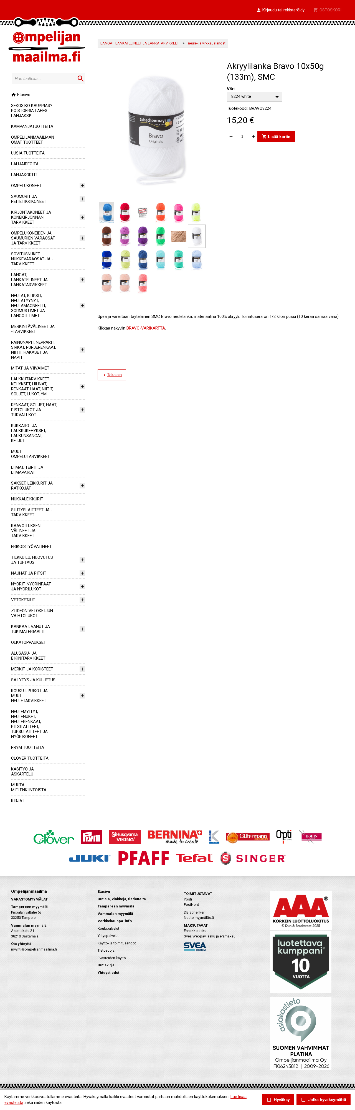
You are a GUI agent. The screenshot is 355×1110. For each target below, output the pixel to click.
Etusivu (20, 94)
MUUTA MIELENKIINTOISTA (28, 787)
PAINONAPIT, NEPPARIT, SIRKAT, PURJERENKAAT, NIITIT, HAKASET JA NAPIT (33, 350)
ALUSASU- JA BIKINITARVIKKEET (28, 656)
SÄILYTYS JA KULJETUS (33, 679)
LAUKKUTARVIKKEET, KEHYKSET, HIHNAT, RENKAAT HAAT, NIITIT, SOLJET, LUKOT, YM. (32, 386)
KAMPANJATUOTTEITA (32, 126)
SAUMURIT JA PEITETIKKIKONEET (28, 199)
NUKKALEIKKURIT (27, 499)
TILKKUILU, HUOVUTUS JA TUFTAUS (32, 560)
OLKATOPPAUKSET (28, 642)
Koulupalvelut (108, 928)
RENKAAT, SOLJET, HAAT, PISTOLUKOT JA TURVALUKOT (34, 409)
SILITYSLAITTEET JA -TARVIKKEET (31, 512)
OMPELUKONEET (26, 185)
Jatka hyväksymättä (323, 1099)
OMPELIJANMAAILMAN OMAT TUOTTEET (32, 140)
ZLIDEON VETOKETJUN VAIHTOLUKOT (32, 613)
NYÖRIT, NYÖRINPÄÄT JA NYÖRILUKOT (31, 587)
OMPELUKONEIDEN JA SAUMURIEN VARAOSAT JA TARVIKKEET (33, 238)
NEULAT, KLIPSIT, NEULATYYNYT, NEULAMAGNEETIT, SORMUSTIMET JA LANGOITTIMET (28, 305)
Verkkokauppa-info (115, 921)
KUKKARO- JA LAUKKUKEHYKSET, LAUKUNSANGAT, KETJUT (28, 433)
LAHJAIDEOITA (25, 163)
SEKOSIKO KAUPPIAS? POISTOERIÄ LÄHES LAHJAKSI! (31, 110)
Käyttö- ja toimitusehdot (117, 943)
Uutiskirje (106, 965)
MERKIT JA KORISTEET (32, 669)
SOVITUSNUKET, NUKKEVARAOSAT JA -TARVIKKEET (32, 258)
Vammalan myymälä (115, 914)
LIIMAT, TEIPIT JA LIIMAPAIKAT (27, 470)
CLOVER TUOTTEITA (30, 758)
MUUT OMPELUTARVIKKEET (30, 454)
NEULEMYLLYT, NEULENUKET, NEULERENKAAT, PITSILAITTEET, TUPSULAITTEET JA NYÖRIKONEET (29, 724)
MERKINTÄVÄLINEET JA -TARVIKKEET (33, 329)
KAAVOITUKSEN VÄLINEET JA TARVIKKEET (25, 530)
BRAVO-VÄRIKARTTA (145, 328)
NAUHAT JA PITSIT (28, 573)
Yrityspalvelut (108, 936)
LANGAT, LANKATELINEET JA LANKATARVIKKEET (29, 279)
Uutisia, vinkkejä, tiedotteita (122, 899)
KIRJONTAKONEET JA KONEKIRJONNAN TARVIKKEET (31, 217)
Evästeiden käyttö (112, 958)
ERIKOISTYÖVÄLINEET (31, 546)
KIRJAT (17, 800)
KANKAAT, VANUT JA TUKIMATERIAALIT (30, 629)
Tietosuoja (106, 950)
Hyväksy (278, 1099)
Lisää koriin (276, 136)
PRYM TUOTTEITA (27, 747)
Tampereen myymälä (116, 906)
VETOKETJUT (23, 599)
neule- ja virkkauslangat (206, 43)
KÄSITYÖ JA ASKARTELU (22, 772)
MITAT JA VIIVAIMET (30, 368)
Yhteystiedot (108, 973)
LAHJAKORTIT (24, 174)
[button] (280, 10)
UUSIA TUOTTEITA (28, 153)
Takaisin (112, 375)
